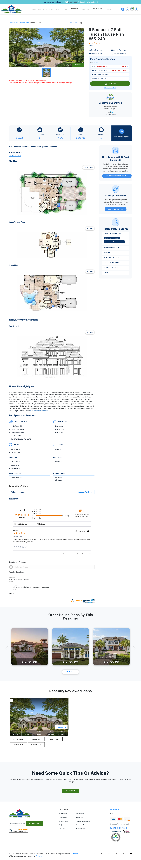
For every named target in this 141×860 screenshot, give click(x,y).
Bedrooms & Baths (112, 248)
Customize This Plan (115, 209)
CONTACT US (114, 810)
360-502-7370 (120, 828)
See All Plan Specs (121, 137)
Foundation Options (39, 147)
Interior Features (111, 257)
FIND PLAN (35, 823)
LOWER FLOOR (36, 744)
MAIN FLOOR (54, 739)
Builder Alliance (81, 829)
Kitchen (107, 253)
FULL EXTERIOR (18, 739)
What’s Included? (110, 88)
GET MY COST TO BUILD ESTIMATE (117, 175)
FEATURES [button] (85, 9)
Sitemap (75, 854)
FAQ (60, 825)
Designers (79, 817)
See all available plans (88, 2)
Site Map (62, 829)
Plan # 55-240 (61, 727)
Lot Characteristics (112, 234)
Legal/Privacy (63, 821)
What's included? (15, 156)
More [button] (109, 9)
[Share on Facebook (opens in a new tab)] (19, 547)
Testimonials (80, 825)
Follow (11, 581)
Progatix (39, 856)
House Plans (14, 22)
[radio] (51, 509)
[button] (13, 589)
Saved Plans (80, 813)
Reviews (53, 147)
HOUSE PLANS (36, 9)
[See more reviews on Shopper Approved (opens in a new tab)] (26, 547)
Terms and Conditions (83, 821)
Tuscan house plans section (39, 411)
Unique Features (111, 267)
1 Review (91, 45)
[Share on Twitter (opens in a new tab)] (23, 547)
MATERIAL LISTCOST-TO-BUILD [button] (98, 9)
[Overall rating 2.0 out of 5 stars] (94, 43)
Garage (107, 272)
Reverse (78, 65)
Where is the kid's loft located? (19, 579)
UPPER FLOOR (18, 744)
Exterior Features (111, 262)
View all (11, 593)
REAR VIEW (36, 739)
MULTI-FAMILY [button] (48, 9)
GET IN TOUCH (70, 791)
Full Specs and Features (19, 147)
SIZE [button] (57, 9)
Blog (111, 813)
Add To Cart (112, 83)
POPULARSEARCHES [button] (75, 9)
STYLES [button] (65, 9)
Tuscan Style (25, 22)
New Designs (63, 817)
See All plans (70, 672)
